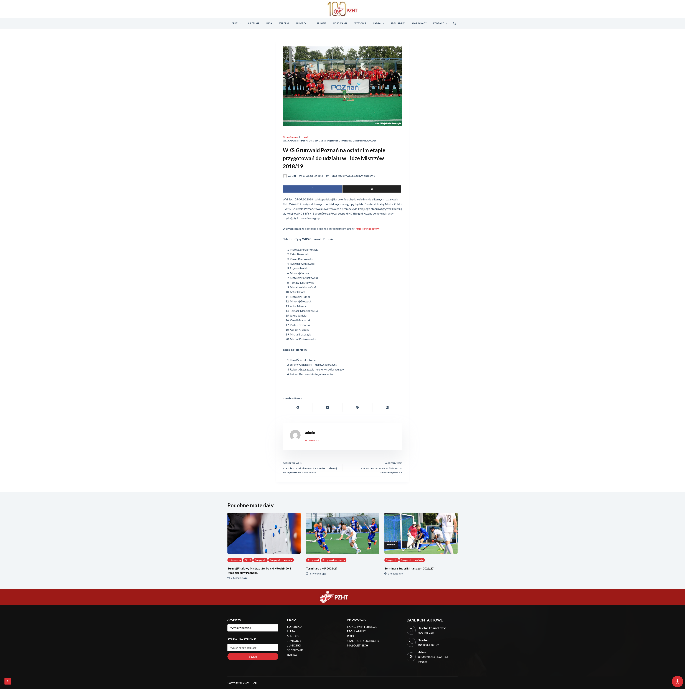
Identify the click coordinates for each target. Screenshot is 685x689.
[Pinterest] (357, 407)
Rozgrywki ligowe (363, 176)
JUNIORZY (300, 23)
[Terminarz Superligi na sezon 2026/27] (421, 533)
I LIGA (269, 23)
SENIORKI (284, 23)
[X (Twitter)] (327, 407)
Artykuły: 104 (312, 440)
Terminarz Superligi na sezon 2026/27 (408, 568)
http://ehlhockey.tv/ (368, 228)
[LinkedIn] (387, 407)
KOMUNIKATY (419, 23)
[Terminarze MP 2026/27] (342, 533)
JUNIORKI (321, 23)
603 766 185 (426, 632)
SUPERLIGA (253, 23)
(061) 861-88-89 (428, 644)
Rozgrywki (344, 176)
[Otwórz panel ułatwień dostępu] (677, 681)
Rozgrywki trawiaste (281, 560)
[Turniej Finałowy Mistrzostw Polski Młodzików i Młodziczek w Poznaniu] (264, 533)
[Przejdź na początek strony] (7, 681)
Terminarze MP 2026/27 (321, 568)
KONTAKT (438, 23)
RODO (351, 636)
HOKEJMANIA (340, 23)
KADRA (377, 23)
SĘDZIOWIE (360, 23)
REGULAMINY (398, 23)
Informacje (235, 560)
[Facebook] (298, 407)
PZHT (235, 23)
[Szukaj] (454, 23)
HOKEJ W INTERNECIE (362, 626)
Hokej (333, 176)
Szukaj (253, 656)
